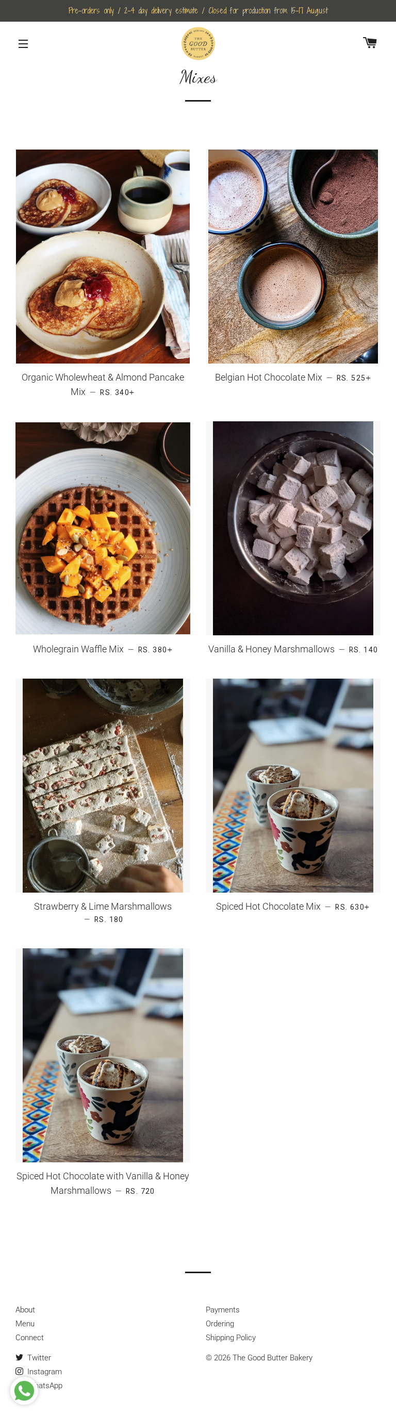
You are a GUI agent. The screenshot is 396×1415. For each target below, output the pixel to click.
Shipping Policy (231, 1337)
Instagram (43, 1371)
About (25, 1309)
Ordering (220, 1323)
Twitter (38, 1357)
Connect (29, 1337)
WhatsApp (44, 1385)
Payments (223, 1309)
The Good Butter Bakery (272, 1357)
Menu (25, 1323)
